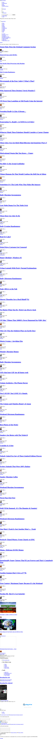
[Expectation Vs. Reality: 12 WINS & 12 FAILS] (27, 607)
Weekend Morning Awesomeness (12, 487)
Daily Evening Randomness (7, 72)
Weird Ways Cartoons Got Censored (13, 247)
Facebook (18, 714)
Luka (1, 86)
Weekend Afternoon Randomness (12, 414)
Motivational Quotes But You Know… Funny (16, 153)
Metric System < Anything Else (11, 341)
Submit (1, 42)
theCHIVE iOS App (5, 36)
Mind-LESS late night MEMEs (8, 55)
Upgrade (1, 738)
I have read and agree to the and (12, 732)
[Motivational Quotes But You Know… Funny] (27, 641)
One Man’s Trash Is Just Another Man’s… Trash (18, 529)
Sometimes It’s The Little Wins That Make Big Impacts (20, 185)
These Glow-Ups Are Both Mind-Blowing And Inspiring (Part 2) (23, 143)
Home (3, 23)
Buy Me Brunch (7, 674)
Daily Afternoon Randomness (11, 278)
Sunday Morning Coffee (9, 477)
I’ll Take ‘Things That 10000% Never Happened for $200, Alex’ (23, 320)
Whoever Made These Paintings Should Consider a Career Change (24, 132)
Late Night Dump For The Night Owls (14, 205)
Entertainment (4, 3)
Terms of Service (14, 732)
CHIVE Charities (5, 38)
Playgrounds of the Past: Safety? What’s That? (17, 81)
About (5, 664)
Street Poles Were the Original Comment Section (18, 47)
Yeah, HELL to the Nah (8, 289)
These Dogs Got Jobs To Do (10, 216)
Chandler (1, 68)
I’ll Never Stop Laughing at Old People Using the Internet (21, 101)
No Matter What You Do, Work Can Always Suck (18, 310)
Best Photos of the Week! (9, 425)
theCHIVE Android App (6, 37)
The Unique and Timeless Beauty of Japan (15, 404)
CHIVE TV (4, 39)
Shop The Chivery (5, 6)
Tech (3, 4)
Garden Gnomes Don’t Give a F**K (13, 573)
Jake (2, 50)
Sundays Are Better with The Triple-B (14, 435)
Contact (5, 666)
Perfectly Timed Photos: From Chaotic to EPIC (17, 540)
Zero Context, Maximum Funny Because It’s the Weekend (21, 583)
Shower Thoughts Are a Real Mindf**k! (14, 299)
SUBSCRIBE (4, 15)
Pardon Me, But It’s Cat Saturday (12, 594)
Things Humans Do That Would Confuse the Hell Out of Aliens (23, 174)
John (1, 284)
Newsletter (4, 35)
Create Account (2, 733)
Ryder (1, 315)
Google (7, 714)
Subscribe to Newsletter (4, 658)
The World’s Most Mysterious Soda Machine (12, 63)
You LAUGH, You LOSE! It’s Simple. (14, 393)
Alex (1, 599)
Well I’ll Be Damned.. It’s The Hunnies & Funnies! (18, 508)
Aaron (1, 169)
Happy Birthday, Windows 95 (11, 258)
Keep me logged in (4, 722)
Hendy (1, 77)
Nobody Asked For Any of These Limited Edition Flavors (21, 456)
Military (3, 5)
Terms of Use (6, 667)
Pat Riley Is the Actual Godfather (12, 164)
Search (3, 24)
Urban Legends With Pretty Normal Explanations (18, 268)
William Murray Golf (5, 40)
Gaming (3, 29)
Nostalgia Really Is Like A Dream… (13, 111)
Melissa (1, 252)
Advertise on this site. (27, 707)
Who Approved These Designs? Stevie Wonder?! (17, 91)
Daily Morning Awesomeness (10, 195)
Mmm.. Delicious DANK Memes (12, 550)
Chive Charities (7, 675)
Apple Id (21, 714)
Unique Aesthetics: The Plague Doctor (14, 383)
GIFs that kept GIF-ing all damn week (14, 372)
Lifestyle (3, 27)
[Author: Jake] (1, 50)
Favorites (3, 33)
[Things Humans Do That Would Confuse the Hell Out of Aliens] (27, 624)
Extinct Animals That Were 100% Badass (15, 466)
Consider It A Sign (6, 446)
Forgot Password (4, 723)
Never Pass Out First (7, 498)
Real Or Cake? (5, 237)
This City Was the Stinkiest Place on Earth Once (18, 331)
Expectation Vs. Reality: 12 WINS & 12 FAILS (17, 122)
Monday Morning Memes (9, 352)
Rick (1, 60)
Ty (0, 106)
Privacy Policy (6, 668)
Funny (3, 2)
